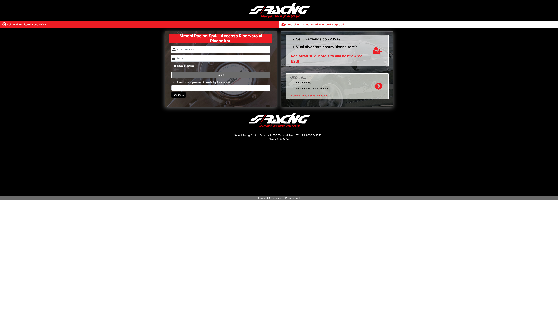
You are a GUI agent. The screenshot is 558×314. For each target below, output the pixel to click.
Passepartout (292, 198)
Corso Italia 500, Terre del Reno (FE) (279, 135)
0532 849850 (313, 135)
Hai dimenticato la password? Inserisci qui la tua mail (200, 82)
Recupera (178, 94)
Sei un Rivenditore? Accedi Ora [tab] (26, 24)
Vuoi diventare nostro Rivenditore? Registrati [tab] (315, 24)
